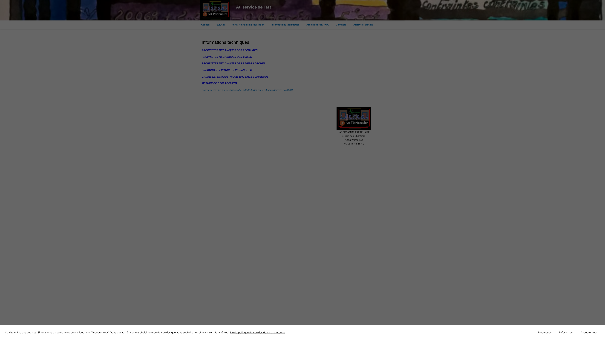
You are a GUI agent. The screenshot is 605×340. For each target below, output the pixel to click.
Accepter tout (589, 332)
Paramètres (545, 332)
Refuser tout (566, 332)
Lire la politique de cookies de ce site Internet (257, 332)
